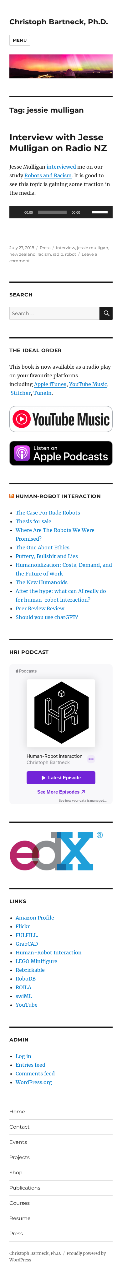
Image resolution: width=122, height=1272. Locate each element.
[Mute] (87, 212)
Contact (19, 1127)
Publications (24, 1188)
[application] (61, 212)
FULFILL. (27, 935)
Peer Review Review (40, 608)
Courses (19, 1203)
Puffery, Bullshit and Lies (47, 556)
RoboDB (26, 979)
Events (18, 1142)
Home (17, 1112)
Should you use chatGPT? (47, 617)
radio (58, 254)
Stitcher (21, 393)
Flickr (23, 926)
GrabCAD (27, 944)
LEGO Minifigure (36, 961)
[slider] (100, 211)
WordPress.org (34, 1082)
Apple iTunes (50, 384)
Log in (23, 1056)
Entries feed (30, 1065)
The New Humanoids (42, 582)
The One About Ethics (42, 547)
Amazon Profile (35, 918)
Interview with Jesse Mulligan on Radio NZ (58, 142)
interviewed (61, 167)
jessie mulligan (92, 247)
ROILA (23, 987)
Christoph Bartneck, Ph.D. (58, 21)
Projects (19, 1157)
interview (65, 247)
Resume (20, 1218)
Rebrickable (30, 970)
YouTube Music (88, 384)
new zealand (22, 254)
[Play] (17, 212)
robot (70, 254)
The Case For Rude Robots (48, 513)
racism (44, 254)
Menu (20, 40)
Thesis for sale (33, 521)
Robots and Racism (48, 175)
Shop (16, 1173)
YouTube (27, 1005)
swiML (24, 996)
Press (45, 247)
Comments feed (35, 1073)
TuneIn (42, 393)
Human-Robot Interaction (58, 496)
